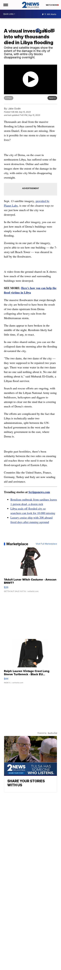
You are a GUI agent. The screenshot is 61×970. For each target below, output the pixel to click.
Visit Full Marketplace (46, 544)
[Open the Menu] (5, 5)
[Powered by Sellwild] (52, 733)
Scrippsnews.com (39, 492)
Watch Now (51, 5)
